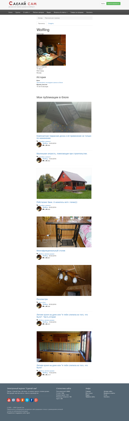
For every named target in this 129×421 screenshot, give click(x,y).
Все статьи (89, 393)
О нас (105, 395)
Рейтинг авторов (38, 12)
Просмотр (42, 23)
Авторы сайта (108, 391)
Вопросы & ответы (60, 12)
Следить (51, 23)
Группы (17, 12)
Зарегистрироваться (113, 3)
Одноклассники (22, 400)
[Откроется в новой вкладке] (11, 415)
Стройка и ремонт (45, 141)
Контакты (89, 12)
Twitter (27, 400)
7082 (62, 393)
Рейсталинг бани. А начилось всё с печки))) (57, 202)
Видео (49, 12)
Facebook (32, 400)
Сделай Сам (36, 3)
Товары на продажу (76, 12)
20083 (68, 391)
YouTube (9, 400)
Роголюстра (42, 299)
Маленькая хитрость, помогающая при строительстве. (62, 153)
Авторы (40, 18)
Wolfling (45, 143)
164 (70, 397)
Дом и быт (42, 302)
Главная (88, 391)
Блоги (10, 12)
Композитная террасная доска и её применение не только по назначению (64, 136)
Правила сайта (90, 397)
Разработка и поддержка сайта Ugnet (18, 413)
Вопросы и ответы (109, 393)
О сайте (26, 12)
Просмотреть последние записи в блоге (50, 82)
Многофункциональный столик (51, 250)
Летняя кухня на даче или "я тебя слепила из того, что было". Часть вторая (62, 315)
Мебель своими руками (46, 254)
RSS (18, 400)
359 (61, 398)
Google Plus (36, 400)
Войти (103, 3)
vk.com (13, 400)
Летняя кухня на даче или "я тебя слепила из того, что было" (62, 366)
